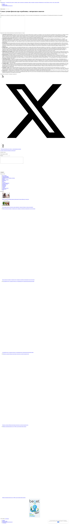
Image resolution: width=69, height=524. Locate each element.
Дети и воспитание (5, 176)
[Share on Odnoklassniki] (3, 147)
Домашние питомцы (5, 177)
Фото (3, 189)
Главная (3, 520)
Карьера (3, 178)
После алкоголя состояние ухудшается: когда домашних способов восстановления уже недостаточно (18, 279)
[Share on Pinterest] (3, 77)
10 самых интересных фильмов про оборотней (7, 150)
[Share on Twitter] (35, 143)
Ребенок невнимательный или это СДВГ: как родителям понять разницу (14, 497)
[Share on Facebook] (2, 75)
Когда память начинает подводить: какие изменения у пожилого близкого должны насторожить (17, 207)
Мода (3, 181)
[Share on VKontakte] (3, 145)
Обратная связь (4, 4)
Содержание (7, 518)
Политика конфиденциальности (7, 5)
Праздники (4, 184)
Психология (4, 185)
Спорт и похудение (5, 188)
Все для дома (4, 175)
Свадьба (3, 187)
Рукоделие (4, 186)
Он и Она (3, 182)
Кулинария (4, 180)
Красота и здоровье (5, 179)
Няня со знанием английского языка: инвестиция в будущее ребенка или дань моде (15, 199)
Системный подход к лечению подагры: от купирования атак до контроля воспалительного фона (17, 352)
